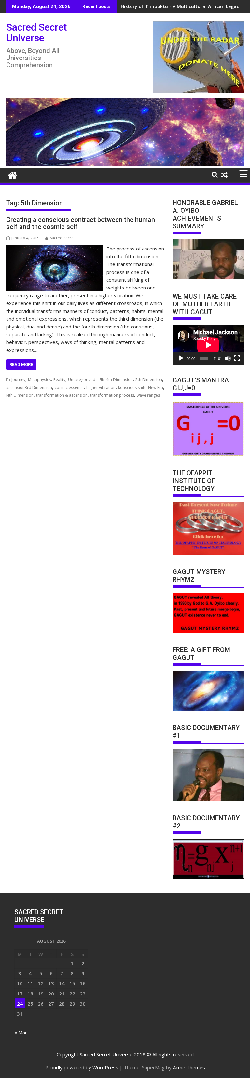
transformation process (112, 395)
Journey (18, 379)
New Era (155, 387)
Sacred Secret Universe (36, 32)
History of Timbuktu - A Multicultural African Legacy (181, 6)
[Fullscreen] (237, 358)
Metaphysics (39, 379)
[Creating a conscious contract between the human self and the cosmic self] (54, 248)
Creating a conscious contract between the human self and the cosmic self (80, 223)
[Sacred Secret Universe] (125, 163)
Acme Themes (189, 1067)
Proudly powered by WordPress (81, 1067)
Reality (59, 379)
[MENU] (243, 174)
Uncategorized (81, 379)
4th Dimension (119, 379)
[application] (208, 345)
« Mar (20, 1032)
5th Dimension (148, 379)
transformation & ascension (62, 395)
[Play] (181, 358)
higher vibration (101, 387)
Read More (21, 364)
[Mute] (228, 358)
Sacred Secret (62, 238)
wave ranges (148, 395)
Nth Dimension (20, 395)
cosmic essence (69, 387)
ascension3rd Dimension (29, 387)
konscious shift (132, 387)
